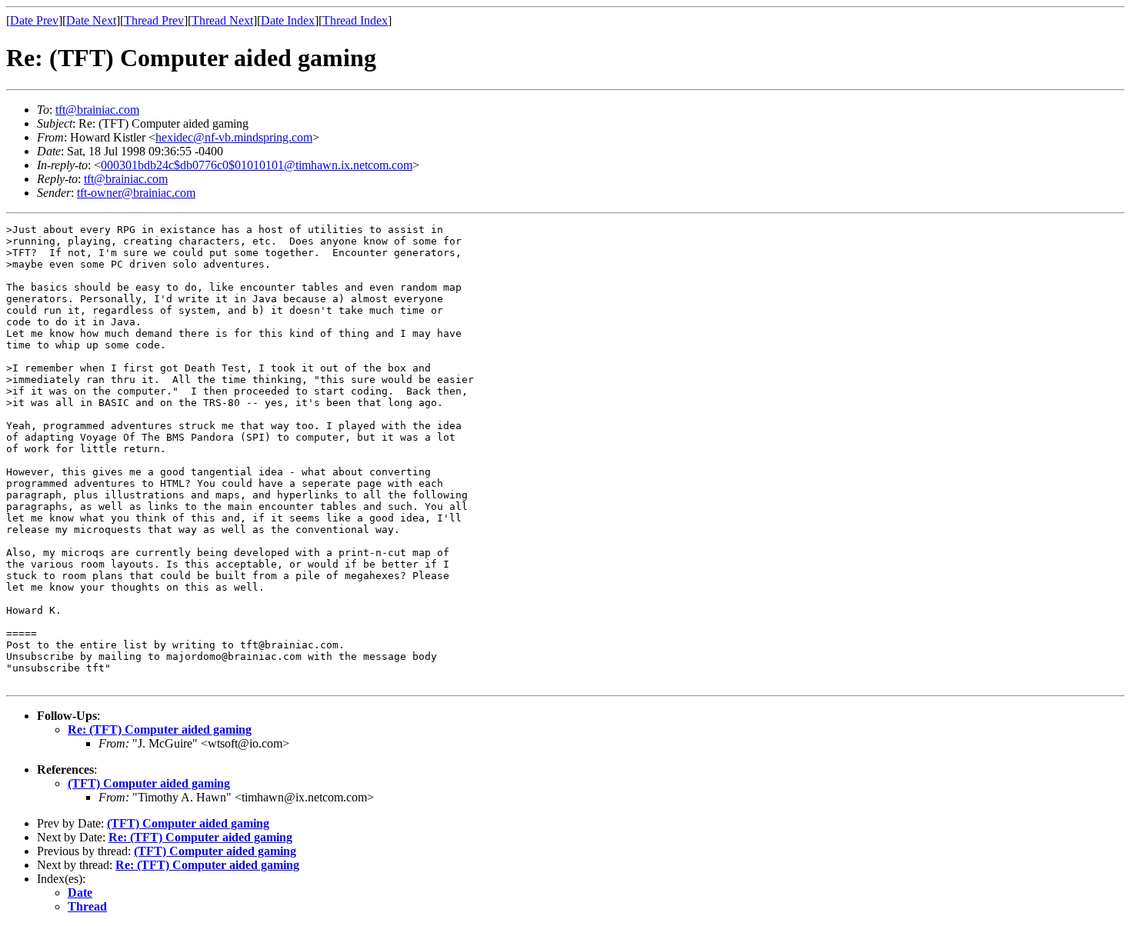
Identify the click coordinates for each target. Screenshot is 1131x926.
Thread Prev (154, 20)
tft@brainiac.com (97, 109)
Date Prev (34, 20)
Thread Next (222, 20)
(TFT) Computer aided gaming (149, 783)
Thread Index (355, 20)
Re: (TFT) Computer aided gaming (160, 729)
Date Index (288, 20)
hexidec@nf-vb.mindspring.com (233, 137)
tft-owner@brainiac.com (136, 192)
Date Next (91, 20)
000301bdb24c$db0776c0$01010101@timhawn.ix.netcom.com (256, 165)
